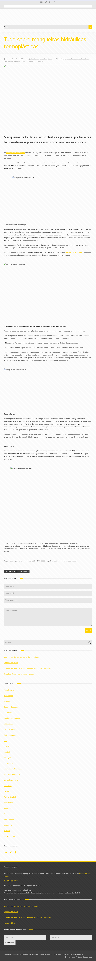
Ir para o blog (9, 923)
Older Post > (23, 571)
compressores (9, 729)
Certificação (9, 712)
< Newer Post (10, 571)
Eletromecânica (10, 735)
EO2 (5, 741)
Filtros (6, 746)
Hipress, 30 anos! (11, 663)
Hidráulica (43, 59)
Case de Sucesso (11, 707)
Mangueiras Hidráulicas (13, 769)
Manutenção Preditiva (13, 774)
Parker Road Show (11, 797)
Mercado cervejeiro (11, 780)
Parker (50, 59)
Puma (6, 814)
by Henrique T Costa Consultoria (78, 957)
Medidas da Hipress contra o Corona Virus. (21, 657)
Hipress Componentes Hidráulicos (76, 59)
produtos (7, 808)
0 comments (38, 62)
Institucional (9, 763)
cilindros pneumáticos (12, 718)
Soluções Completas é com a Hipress (19, 674)
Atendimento (34, 59)
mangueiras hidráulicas (12, 62)
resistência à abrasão (74, 252)
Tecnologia (8, 825)
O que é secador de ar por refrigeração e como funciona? (27, 668)
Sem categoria (9, 819)
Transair (7, 831)
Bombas (7, 701)
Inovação (7, 757)
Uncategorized (9, 836)
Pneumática (8, 802)
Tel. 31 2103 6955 (11, 881)
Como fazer (8, 724)
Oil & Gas (8, 786)
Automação (8, 696)
